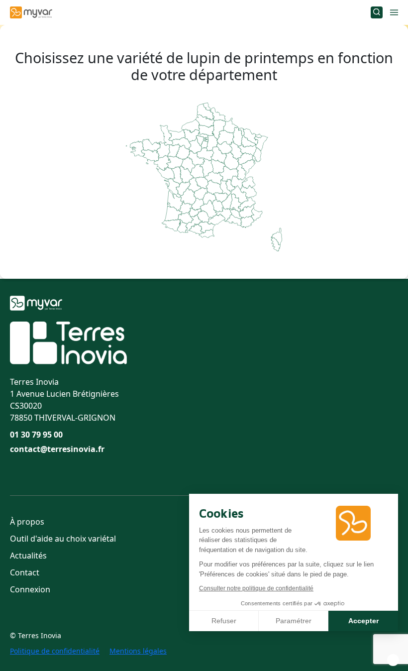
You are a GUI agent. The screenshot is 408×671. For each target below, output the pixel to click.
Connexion (30, 589)
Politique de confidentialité (55, 651)
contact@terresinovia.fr (57, 449)
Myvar (31, 12)
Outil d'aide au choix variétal (63, 538)
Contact (24, 572)
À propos (27, 521)
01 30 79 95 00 (36, 434)
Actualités (28, 555)
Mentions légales (138, 651)
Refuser (223, 621)
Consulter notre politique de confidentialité (256, 588)
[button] (393, 660)
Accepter (363, 621)
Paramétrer (293, 621)
